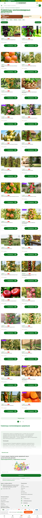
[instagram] (25, 505)
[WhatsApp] (37, 3)
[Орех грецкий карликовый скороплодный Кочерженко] (31, 83)
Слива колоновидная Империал (6, 379)
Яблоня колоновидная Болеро (6, 353)
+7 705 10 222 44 (26, 498)
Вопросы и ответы (4, 506)
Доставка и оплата (25, 486)
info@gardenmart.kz (27, 500)
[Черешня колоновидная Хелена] (31, 161)
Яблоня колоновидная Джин (6, 170)
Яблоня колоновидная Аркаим (6, 248)
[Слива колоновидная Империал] (10, 370)
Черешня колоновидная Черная (27, 39)
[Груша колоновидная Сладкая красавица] (31, 57)
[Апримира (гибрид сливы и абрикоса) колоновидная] (31, 214)
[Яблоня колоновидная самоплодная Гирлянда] (10, 135)
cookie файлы (20, 512)
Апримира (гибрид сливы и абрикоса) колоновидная (28, 223)
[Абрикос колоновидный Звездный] (10, 396)
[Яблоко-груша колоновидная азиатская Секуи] (10, 266)
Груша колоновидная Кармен (27, 353)
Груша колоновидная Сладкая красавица (29, 65)
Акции (22, 485)
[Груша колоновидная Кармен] (31, 344)
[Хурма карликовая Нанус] (31, 396)
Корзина (2, 503)
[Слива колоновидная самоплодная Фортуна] (31, 109)
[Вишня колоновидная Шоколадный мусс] (10, 31)
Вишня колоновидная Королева (27, 144)
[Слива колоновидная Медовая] (31, 318)
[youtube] (28, 505)
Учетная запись (4, 498)
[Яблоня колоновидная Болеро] (10, 344)
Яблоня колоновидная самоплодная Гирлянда (9, 144)
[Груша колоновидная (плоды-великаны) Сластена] (10, 188)
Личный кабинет (5, 496)
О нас (22, 489)
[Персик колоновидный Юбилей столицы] (31, 188)
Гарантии (23, 488)
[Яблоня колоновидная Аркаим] (10, 240)
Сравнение (3, 504)
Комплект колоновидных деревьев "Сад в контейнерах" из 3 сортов (29, 275)
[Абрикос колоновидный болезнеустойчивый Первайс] (10, 57)
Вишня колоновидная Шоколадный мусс (8, 39)
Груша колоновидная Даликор (27, 248)
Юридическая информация (26, 494)
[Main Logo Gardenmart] (21, 3)
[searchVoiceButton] (37, 5)
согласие (23, 478)
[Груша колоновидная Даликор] (31, 240)
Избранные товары (5, 501)
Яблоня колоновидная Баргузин (7, 222)
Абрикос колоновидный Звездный (7, 405)
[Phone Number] (5, 3)
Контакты (23, 491)
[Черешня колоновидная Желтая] (10, 83)
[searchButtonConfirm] (40, 5)
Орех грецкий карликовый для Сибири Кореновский (28, 379)
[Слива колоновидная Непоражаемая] (31, 292)
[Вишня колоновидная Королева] (31, 135)
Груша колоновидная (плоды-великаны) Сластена (10, 196)
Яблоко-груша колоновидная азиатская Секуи (9, 274)
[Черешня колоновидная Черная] (31, 31)
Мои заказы (3, 500)
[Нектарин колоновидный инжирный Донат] (10, 292)
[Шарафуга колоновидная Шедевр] (10, 109)
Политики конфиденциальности (8, 480)
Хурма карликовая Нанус (26, 405)
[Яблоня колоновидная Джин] (10, 161)
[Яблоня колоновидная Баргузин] (10, 214)
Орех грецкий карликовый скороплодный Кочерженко (29, 92)
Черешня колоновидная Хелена (27, 170)
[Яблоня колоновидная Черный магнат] (10, 318)
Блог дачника (24, 492)
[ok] (22, 505)
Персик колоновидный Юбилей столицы (29, 196)
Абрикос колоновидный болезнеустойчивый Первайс (9, 66)
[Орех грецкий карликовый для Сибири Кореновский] (31, 370)
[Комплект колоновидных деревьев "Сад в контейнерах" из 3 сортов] (31, 266)
